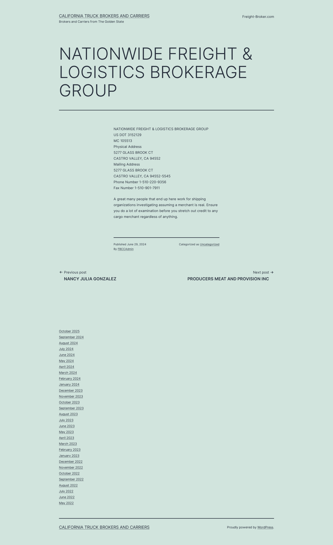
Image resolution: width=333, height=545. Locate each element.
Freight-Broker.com (258, 17)
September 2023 (71, 408)
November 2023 (71, 396)
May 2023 (66, 432)
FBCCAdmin (126, 249)
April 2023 (66, 438)
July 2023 (66, 420)
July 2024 (66, 349)
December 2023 (71, 390)
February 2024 (70, 378)
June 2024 (67, 355)
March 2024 (68, 372)
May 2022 (66, 503)
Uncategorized (209, 244)
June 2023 (67, 426)
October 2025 (69, 331)
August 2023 (68, 414)
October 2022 (69, 473)
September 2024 (71, 337)
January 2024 (69, 384)
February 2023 (69, 449)
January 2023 (69, 455)
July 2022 (66, 491)
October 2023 (69, 402)
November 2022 (71, 467)
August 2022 (68, 485)
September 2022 (71, 479)
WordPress (265, 527)
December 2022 (71, 461)
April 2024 (66, 367)
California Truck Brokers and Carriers (104, 15)
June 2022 (67, 497)
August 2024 (68, 343)
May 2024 (66, 361)
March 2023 (68, 443)
